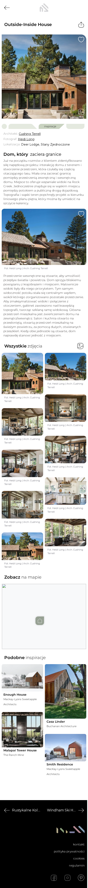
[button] (44, 612)
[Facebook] (53, 877)
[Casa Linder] (65, 691)
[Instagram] (67, 877)
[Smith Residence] (65, 747)
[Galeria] (81, 112)
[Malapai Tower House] (22, 729)
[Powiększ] (44, 76)
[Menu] (81, 7)
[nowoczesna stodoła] (44, 7)
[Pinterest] (81, 877)
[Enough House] (22, 677)
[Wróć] (6, 7)
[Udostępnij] (81, 24)
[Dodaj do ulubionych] (81, 39)
